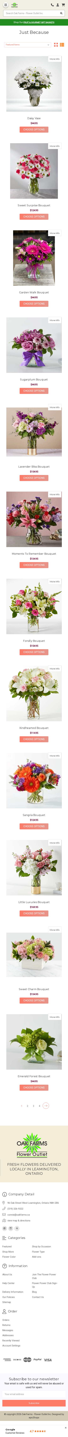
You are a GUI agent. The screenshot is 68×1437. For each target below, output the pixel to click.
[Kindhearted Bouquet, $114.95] (34, 693)
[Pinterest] (17, 1228)
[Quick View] (58, 59)
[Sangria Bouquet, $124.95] (34, 780)
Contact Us (38, 1297)
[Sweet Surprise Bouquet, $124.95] (34, 171)
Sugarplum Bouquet (34, 379)
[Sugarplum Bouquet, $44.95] (34, 345)
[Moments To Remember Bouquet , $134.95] (34, 519)
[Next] (46, 1106)
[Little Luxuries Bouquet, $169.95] (34, 867)
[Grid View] (56, 45)
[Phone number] (53, 5)
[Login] (58, 5)
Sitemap (6, 1302)
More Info (55, 59)
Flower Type (38, 1251)
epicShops (34, 1417)
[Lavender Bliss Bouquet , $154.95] (34, 432)
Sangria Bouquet (34, 815)
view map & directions (18, 1220)
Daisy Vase (34, 118)
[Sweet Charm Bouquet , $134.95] (34, 955)
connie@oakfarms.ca (18, 1214)
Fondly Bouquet (34, 640)
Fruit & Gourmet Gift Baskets (38, 22)
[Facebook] (4, 1228)
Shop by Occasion (41, 1246)
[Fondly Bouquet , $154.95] (34, 606)
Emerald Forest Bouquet (34, 1076)
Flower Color (9, 1256)
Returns (6, 1325)
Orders (5, 1320)
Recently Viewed (10, 1340)
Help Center (8, 1283)
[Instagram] (11, 1228)
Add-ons (36, 1256)
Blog (34, 1291)
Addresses (8, 1335)
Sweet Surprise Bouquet (34, 205)
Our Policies (8, 1297)
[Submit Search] (61, 13)
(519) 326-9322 (15, 1208)
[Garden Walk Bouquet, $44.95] (34, 258)
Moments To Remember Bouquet (34, 553)
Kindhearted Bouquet (34, 727)
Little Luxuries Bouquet (34, 902)
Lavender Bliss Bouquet (34, 466)
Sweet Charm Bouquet (34, 989)
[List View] (62, 45)
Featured (7, 1246)
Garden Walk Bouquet (34, 292)
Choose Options (35, 129)
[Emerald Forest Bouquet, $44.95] (34, 1042)
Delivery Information (12, 1291)
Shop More (8, 1251)
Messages (7, 1330)
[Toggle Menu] (5, 4)
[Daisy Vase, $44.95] (34, 84)
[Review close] (65, 1428)
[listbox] (27, 44)
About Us (7, 1274)
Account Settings (11, 1345)
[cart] (63, 5)
